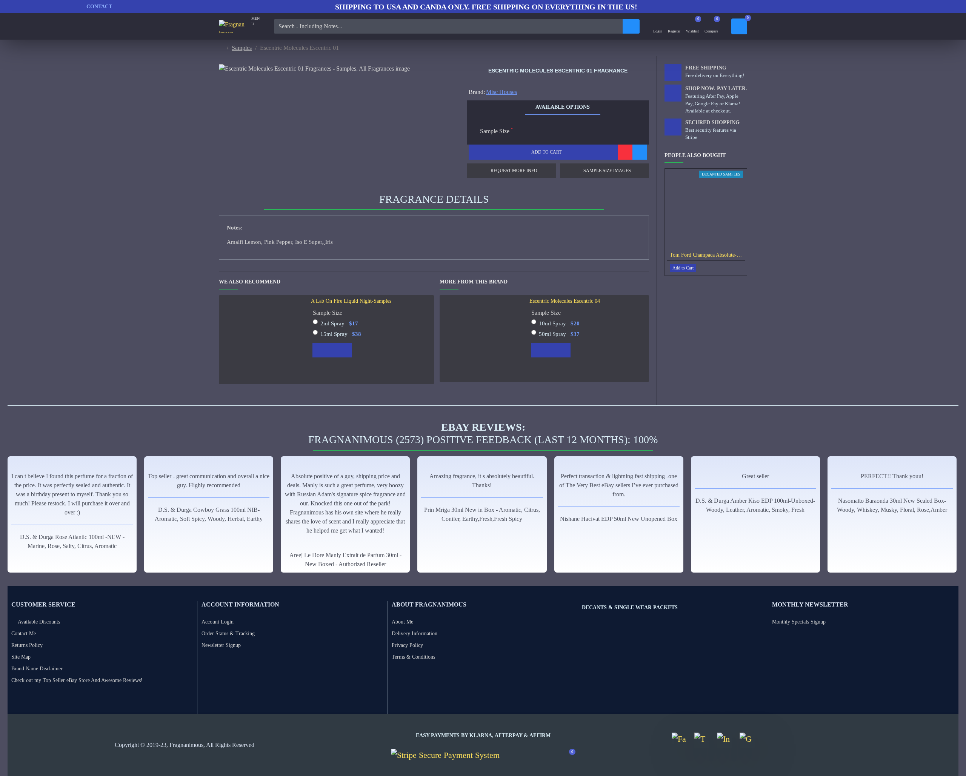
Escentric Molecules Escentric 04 (564, 301)
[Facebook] (679, 740)
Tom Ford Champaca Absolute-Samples (707, 255)
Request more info (514, 170)
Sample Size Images (607, 170)
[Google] (747, 740)
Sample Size (494, 131)
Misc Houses (501, 92)
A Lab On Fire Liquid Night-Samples (351, 301)
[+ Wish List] (625, 152)
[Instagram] (724, 740)
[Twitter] (701, 740)
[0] (739, 26)
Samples (242, 48)
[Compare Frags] (639, 152)
